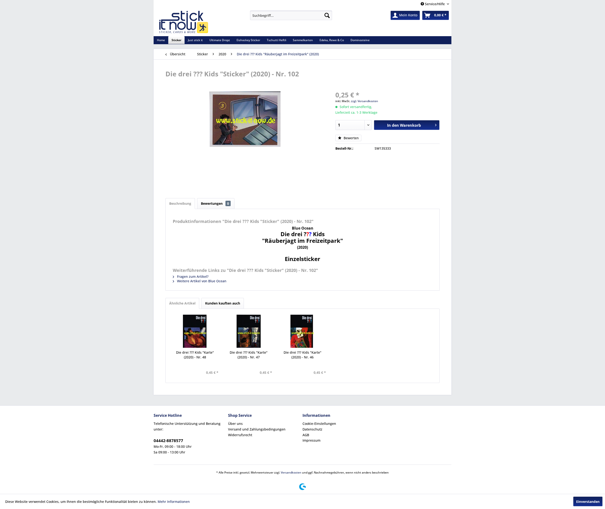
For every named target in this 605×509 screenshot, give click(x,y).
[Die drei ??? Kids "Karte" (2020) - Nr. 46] (302, 331)
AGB (305, 435)
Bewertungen (215, 203)
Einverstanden (588, 501)
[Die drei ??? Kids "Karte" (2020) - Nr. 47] (248, 331)
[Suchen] (327, 15)
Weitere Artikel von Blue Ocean (201, 281)
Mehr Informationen (174, 501)
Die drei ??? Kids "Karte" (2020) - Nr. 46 (302, 354)
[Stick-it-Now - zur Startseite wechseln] (183, 22)
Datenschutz (312, 429)
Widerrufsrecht (240, 435)
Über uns (235, 423)
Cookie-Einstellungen (319, 423)
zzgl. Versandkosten (364, 101)
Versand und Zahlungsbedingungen (256, 429)
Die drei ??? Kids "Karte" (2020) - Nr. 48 (195, 354)
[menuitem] (291, 15)
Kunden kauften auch (222, 303)
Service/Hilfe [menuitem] (435, 4)
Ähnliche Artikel (182, 303)
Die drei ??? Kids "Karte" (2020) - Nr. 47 (249, 354)
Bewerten (351, 138)
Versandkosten (291, 472)
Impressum (311, 440)
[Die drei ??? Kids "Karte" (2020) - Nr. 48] (195, 331)
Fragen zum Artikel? (192, 276)
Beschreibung (180, 203)
